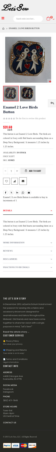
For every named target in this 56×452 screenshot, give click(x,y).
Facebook (5, 192)
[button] (50, 81)
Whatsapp (23, 192)
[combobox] (28, 19)
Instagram (8, 391)
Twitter (11, 192)
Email (28, 192)
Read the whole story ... (16, 331)
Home (3, 28)
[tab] (28, 211)
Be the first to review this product (31, 118)
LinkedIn (17, 192)
